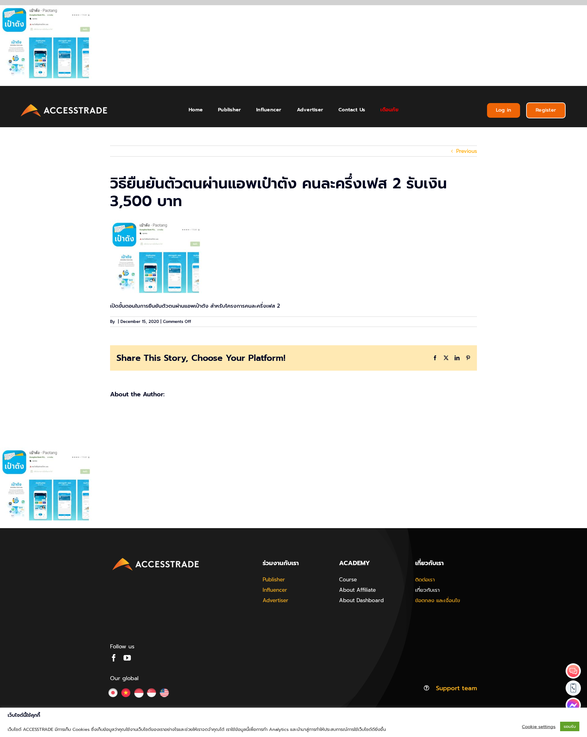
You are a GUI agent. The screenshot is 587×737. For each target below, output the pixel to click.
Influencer (275, 590)
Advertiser (275, 600)
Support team (456, 688)
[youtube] (127, 657)
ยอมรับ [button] (570, 726)
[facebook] (113, 657)
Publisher (274, 579)
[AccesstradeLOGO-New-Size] (64, 104)
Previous (466, 151)
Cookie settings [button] (539, 726)
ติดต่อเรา (425, 579)
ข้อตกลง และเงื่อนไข (437, 600)
